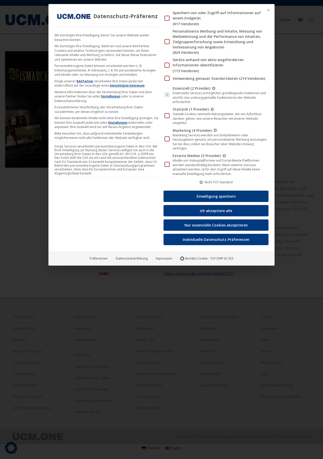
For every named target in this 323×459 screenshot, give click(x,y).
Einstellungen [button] (110, 96)
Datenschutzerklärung (132, 258)
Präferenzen (99, 258)
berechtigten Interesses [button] (127, 85)
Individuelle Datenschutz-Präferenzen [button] (216, 239)
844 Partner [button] (84, 81)
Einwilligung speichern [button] (216, 196)
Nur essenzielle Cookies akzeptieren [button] (216, 225)
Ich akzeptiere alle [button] (216, 210)
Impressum (164, 258)
